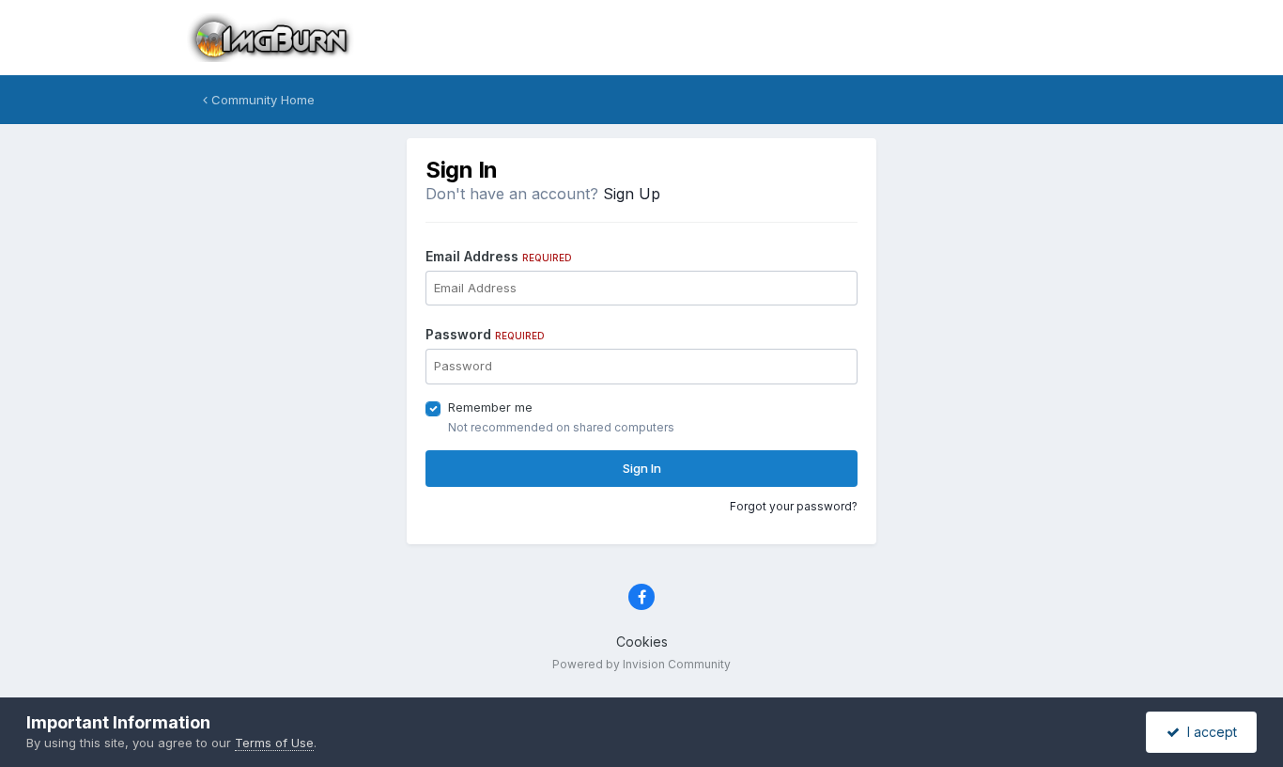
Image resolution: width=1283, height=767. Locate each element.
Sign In (642, 468)
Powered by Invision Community (641, 664)
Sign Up (631, 193)
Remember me (490, 407)
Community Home (261, 99)
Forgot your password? (794, 506)
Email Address (498, 256)
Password (485, 334)
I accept (1208, 732)
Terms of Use (274, 742)
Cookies (642, 642)
